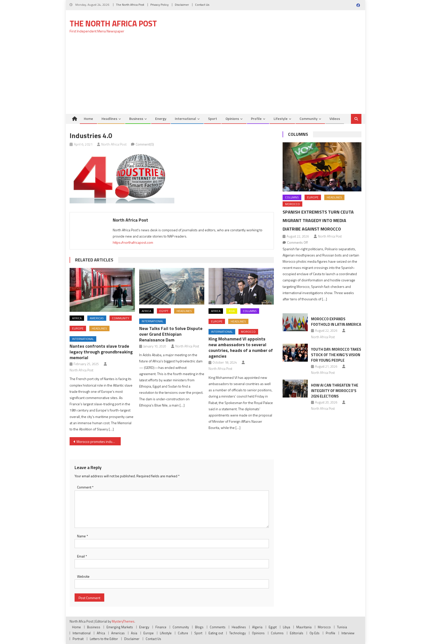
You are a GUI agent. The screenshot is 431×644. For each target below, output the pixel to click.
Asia (232, 311)
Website (83, 576)
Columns (250, 311)
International (185, 118)
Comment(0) (145, 144)
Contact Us (202, 4)
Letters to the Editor (104, 638)
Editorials (296, 633)
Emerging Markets (120, 627)
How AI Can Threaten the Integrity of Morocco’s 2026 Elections (334, 390)
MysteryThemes (123, 621)
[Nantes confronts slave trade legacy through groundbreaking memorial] (102, 290)
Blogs (199, 627)
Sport (212, 118)
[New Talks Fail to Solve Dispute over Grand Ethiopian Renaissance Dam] (172, 286)
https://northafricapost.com (133, 242)
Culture (183, 633)
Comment (85, 487)
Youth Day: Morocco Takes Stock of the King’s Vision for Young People (336, 354)
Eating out (216, 633)
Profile (256, 118)
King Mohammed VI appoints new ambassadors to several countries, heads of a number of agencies (241, 347)
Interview (347, 633)
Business (136, 118)
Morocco (248, 331)
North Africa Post (114, 144)
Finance (160, 627)
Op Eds (315, 633)
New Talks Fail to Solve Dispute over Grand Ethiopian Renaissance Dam (171, 334)
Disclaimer (182, 4)
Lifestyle (281, 118)
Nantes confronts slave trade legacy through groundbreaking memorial (101, 352)
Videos (334, 118)
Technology (237, 633)
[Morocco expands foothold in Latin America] (295, 322)
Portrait (78, 638)
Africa (77, 318)
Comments (217, 627)
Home (88, 118)
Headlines (109, 118)
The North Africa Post (130, 4)
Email (82, 556)
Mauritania (304, 627)
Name (82, 536)
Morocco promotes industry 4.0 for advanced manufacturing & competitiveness (99, 441)
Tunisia (342, 627)
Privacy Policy (159, 4)
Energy (160, 118)
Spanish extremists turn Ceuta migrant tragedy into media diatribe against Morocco (318, 220)
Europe (78, 328)
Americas (97, 318)
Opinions (232, 118)
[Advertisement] (215, 76)
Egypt (163, 311)
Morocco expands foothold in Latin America (336, 321)
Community (309, 118)
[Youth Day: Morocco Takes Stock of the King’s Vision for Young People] (295, 353)
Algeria (257, 627)
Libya (286, 627)
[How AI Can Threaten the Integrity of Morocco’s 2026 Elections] (295, 389)
